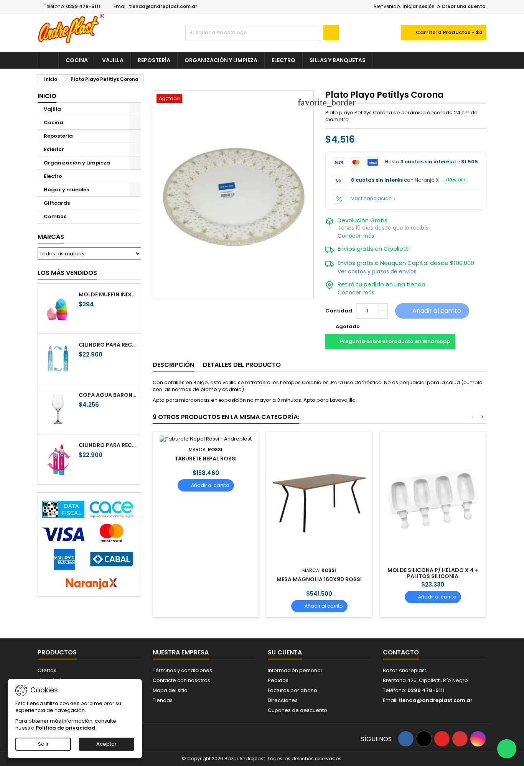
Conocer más (356, 235)
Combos (55, 216)
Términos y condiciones (182, 670)
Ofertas (47, 670)
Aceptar (106, 744)
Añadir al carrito (431, 310)
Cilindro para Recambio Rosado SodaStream (108, 445)
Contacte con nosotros (181, 680)
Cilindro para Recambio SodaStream (108, 345)
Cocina (77, 60)
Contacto (401, 652)
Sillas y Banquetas (338, 60)
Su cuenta (285, 652)
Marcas (51, 236)
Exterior (54, 149)
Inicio (47, 96)
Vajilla (113, 60)
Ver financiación (371, 198)
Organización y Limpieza (221, 60)
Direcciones (283, 700)
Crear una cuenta (464, 6)
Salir (43, 744)
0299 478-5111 (83, 6)
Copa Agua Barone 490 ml (108, 395)
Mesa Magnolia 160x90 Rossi (319, 579)
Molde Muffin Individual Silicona (108, 294)
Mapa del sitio (170, 690)
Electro (283, 60)
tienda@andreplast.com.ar (163, 6)
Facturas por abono (292, 690)
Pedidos (278, 680)
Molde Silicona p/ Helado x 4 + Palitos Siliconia (432, 573)
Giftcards (57, 203)
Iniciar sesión (418, 6)
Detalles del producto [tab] (242, 364)
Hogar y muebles (66, 189)
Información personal (295, 670)
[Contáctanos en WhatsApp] (506, 748)
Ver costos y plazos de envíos (377, 271)
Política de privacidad (66, 727)
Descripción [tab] (173, 364)
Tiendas (163, 700)
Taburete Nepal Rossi (206, 458)
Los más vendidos (67, 272)
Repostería (154, 60)
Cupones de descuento (297, 710)
